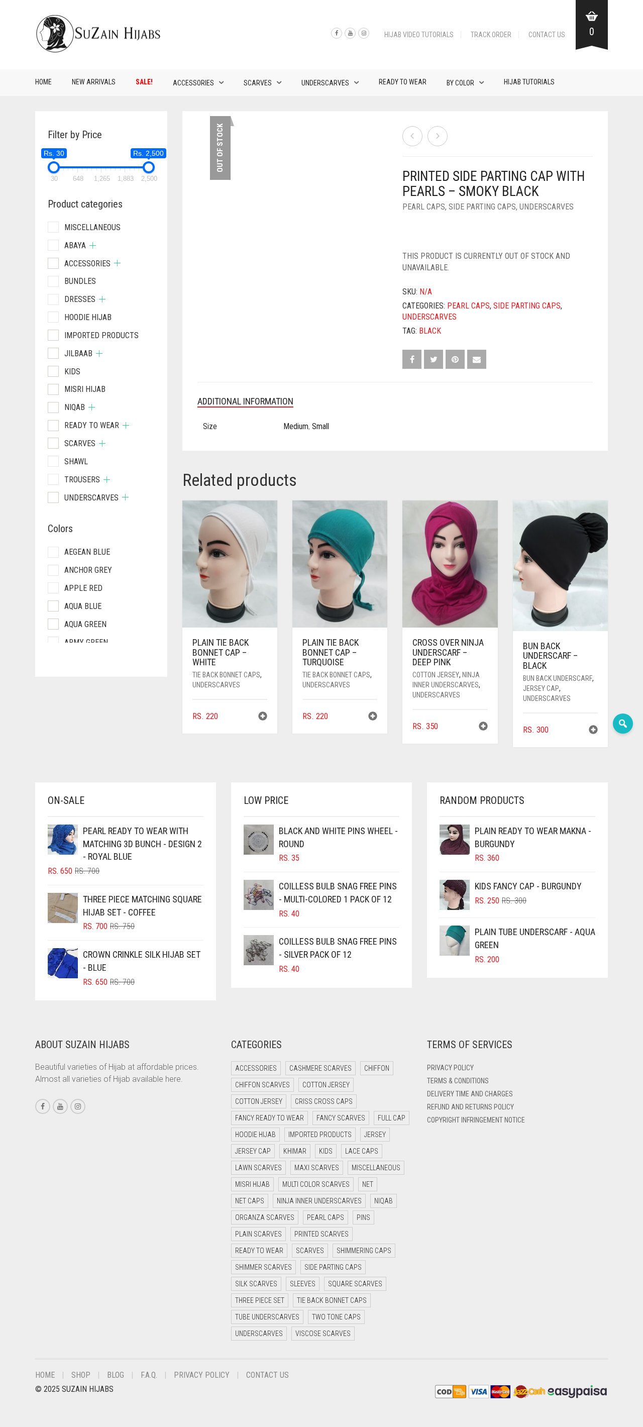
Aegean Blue (87, 552)
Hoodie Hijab (88, 317)
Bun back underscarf (557, 678)
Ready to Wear (402, 82)
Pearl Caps (423, 207)
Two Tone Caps (336, 1317)
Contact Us (546, 35)
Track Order (491, 35)
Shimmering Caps (364, 1251)
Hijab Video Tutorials (419, 35)
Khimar (294, 1151)
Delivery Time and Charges (470, 1094)
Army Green (86, 642)
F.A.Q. (149, 1375)
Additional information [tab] (245, 401)
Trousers (82, 479)
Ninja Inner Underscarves (319, 1201)
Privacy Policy (450, 1068)
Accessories (193, 83)
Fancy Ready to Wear (269, 1118)
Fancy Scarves (340, 1118)
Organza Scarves (264, 1217)
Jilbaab (78, 353)
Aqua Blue (82, 606)
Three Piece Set (259, 1300)
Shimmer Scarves (263, 1267)
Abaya (75, 245)
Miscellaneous (92, 227)
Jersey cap (541, 688)
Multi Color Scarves (316, 1184)
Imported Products (101, 335)
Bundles (80, 281)
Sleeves (302, 1284)
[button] (262, 717)
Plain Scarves (258, 1234)
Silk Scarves (256, 1284)
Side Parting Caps (482, 207)
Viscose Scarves (323, 1334)
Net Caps (249, 1201)
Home (43, 82)
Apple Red (83, 588)
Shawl (76, 461)
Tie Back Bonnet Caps (226, 675)
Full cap (391, 1118)
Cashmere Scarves (320, 1068)
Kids (72, 371)
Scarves (258, 83)
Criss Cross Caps (324, 1101)
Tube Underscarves (267, 1317)
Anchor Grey (88, 570)
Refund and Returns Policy (470, 1107)
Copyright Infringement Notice (476, 1120)
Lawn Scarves (258, 1168)
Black (430, 331)
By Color (460, 83)
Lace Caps (361, 1151)
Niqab (74, 407)
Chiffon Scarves (262, 1085)
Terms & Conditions (458, 1081)
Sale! (144, 82)
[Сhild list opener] (92, 245)
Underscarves (325, 83)
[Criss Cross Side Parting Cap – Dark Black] (412, 136)
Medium (295, 426)
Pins (363, 1217)
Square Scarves (355, 1284)
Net (367, 1184)
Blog (115, 1375)
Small (320, 426)
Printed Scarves (321, 1234)
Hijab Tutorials (529, 82)
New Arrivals (94, 82)
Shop (80, 1375)
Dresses (79, 299)
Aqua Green (85, 624)
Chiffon (376, 1068)
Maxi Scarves (316, 1168)
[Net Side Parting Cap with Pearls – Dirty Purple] (437, 136)
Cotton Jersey (435, 675)
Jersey (375, 1135)
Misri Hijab (84, 389)
